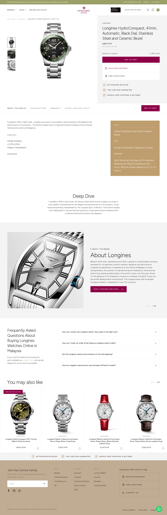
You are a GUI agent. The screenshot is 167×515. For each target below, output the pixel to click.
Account (155, 2)
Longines (106, 23)
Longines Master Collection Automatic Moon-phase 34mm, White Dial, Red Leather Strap (104, 441)
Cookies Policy (155, 510)
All (55, 485)
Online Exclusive (61, 477)
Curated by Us (60, 481)
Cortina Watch (100, 473)
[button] (154, 305)
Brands (57, 473)
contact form (28, 360)
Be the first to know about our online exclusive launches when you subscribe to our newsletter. (37, 2)
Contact (77, 477)
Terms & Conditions (128, 510)
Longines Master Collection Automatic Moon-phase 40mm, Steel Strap (62, 440)
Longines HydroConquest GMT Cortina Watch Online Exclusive (21, 440)
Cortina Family (100, 485)
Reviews (97, 481)
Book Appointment (133, 10)
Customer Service (81, 481)
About (146, 2)
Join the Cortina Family (22, 470)
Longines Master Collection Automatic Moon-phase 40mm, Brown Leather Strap (146, 440)
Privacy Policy (142, 510)
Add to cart (131, 59)
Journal (97, 477)
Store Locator (80, 485)
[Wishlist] (153, 10)
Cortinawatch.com (132, 2)
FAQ (76, 490)
